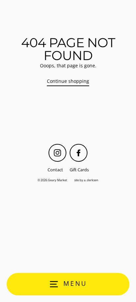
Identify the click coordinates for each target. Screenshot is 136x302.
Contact (55, 170)
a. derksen (91, 180)
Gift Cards (79, 170)
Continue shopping (68, 81)
